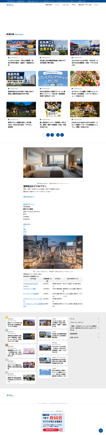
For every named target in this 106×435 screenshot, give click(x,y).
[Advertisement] (53, 21)
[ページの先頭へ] (101, 430)
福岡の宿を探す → (29, 197)
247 (58, 135)
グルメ (96, 5)
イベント (57, 5)
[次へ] (62, 135)
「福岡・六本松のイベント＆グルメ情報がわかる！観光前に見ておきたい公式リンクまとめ (83, 328)
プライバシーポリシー (77, 322)
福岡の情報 (49, 5)
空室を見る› (27, 224)
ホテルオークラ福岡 (29, 289)
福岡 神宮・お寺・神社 (85, 5)
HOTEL (74, 5)
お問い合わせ (74, 337)
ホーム (72, 319)
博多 (24, 229)
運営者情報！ (74, 334)
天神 (24, 232)
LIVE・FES (66, 5)
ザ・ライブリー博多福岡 (31, 294)
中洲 (24, 234)
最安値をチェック (28, 204)
